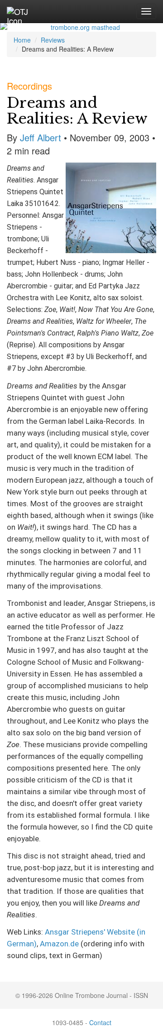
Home (22, 39)
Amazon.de (59, 943)
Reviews (53, 39)
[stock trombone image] (81, 27)
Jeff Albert (40, 137)
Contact (100, 1022)
